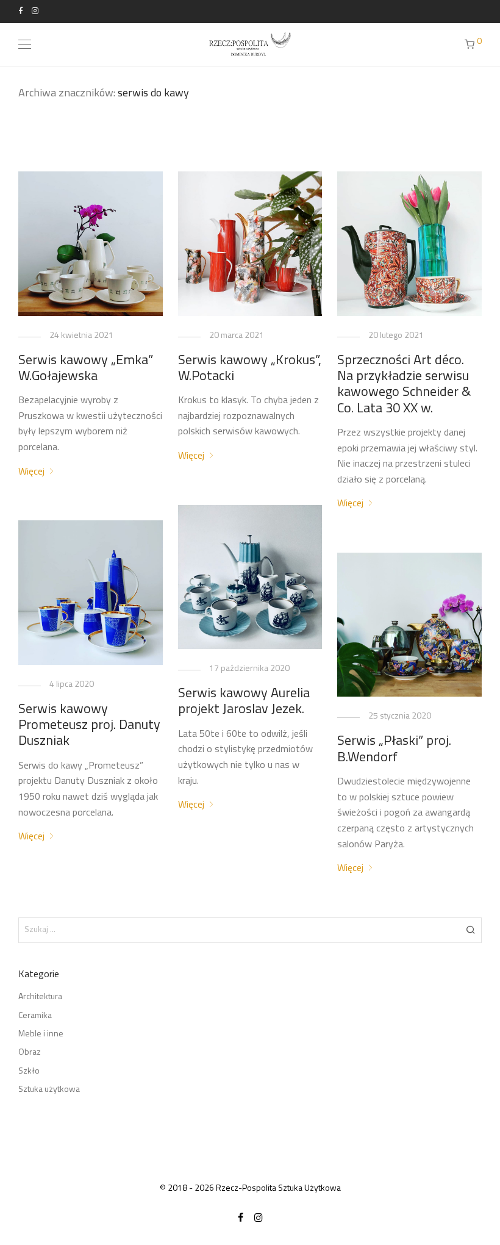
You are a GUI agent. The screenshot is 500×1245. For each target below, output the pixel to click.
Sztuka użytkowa (49, 1089)
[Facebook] (20, 11)
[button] (470, 930)
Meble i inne (40, 1034)
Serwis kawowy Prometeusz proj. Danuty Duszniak (89, 726)
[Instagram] (35, 11)
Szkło (29, 1071)
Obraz (29, 1052)
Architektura (40, 997)
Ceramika (35, 1016)
